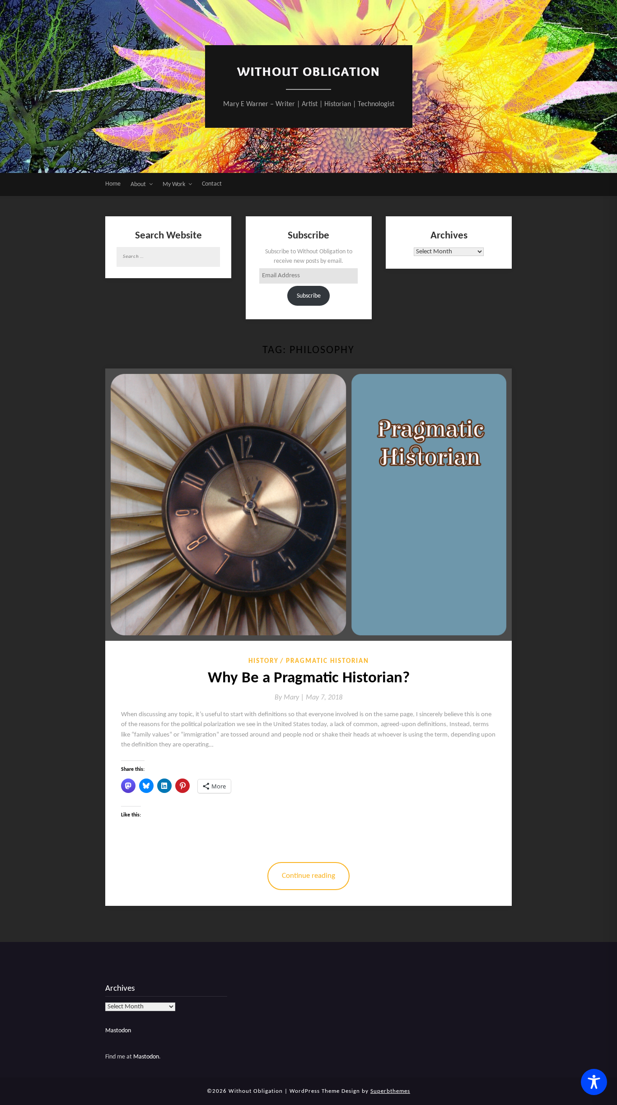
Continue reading (308, 876)
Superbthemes (390, 1091)
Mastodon (118, 1030)
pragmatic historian (327, 661)
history (263, 661)
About (138, 184)
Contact (212, 184)
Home (113, 184)
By (290, 697)
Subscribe (309, 296)
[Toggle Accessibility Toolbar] (594, 1082)
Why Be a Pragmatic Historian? (309, 678)
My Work (174, 184)
